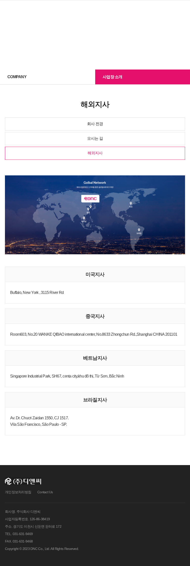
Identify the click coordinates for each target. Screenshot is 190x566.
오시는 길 (95, 138)
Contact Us (45, 492)
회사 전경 (95, 124)
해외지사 (95, 153)
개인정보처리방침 (18, 492)
